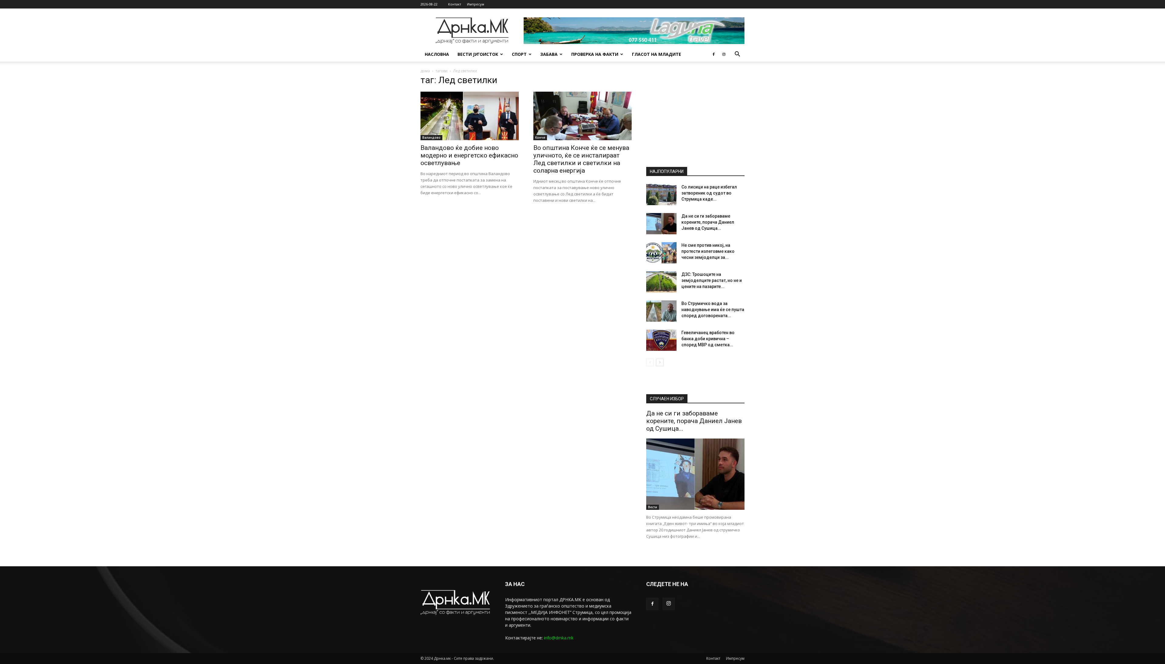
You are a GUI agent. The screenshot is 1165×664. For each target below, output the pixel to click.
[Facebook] (713, 54)
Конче (540, 137)
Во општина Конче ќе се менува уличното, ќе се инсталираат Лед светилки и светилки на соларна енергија (581, 159)
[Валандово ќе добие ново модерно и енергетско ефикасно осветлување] (469, 116)
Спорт (519, 54)
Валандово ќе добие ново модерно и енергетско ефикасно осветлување (469, 155)
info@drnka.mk (558, 638)
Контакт (454, 4)
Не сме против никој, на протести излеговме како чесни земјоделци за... (707, 251)
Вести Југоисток (478, 54)
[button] (737, 55)
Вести (652, 507)
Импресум (475, 4)
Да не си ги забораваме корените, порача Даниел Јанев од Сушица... (707, 222)
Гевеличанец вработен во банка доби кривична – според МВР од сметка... (707, 338)
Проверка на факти (594, 54)
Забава (549, 54)
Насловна (437, 54)
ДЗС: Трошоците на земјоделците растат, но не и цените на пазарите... (711, 280)
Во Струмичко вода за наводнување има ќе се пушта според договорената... (712, 309)
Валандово (431, 137)
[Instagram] (723, 54)
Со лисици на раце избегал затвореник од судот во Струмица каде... (709, 193)
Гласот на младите (656, 54)
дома (425, 70)
